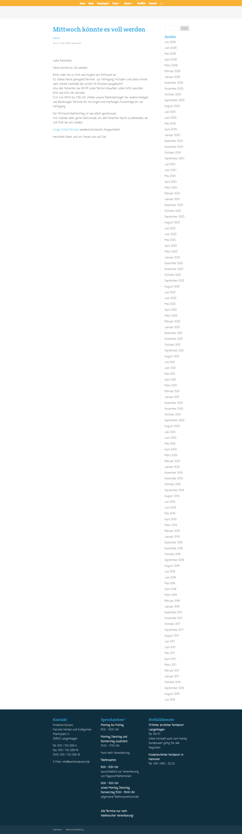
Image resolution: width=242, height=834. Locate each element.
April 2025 (170, 129)
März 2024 (170, 188)
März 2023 (170, 252)
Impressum (57, 829)
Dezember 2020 (173, 403)
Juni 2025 (170, 118)
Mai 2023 (170, 240)
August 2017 (171, 636)
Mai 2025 (170, 124)
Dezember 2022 (173, 263)
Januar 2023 (172, 258)
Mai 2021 (169, 374)
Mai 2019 (169, 513)
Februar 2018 (172, 601)
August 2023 (172, 223)
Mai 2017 (169, 653)
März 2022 (170, 316)
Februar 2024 (172, 193)
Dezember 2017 (173, 612)
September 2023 (174, 217)
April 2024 (170, 182)
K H (57, 43)
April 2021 (170, 380)
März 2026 (171, 65)
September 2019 (174, 490)
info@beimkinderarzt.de (76, 762)
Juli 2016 (169, 700)
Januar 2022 (172, 327)
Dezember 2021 (173, 333)
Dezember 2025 (173, 83)
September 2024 (174, 159)
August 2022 (172, 287)
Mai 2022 (170, 304)
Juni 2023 (170, 234)
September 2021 (174, 351)
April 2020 (170, 449)
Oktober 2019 (172, 484)
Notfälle (141, 3)
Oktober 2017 (172, 624)
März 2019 (170, 525)
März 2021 (170, 385)
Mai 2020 (170, 444)
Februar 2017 (171, 671)
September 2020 (174, 420)
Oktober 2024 (172, 153)
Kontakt (153, 3)
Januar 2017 (171, 676)
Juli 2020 (170, 432)
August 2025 (172, 106)
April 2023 (170, 246)
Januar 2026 (172, 77)
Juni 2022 (170, 298)
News (91, 3)
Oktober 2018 (172, 554)
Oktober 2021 (172, 345)
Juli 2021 (169, 362)
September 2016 (174, 688)
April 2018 (170, 589)
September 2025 (174, 100)
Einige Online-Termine (66, 130)
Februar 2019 (172, 531)
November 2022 (173, 269)
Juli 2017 (169, 642)
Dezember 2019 (173, 473)
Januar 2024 (172, 199)
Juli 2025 (170, 112)
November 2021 (173, 339)
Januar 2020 (172, 467)
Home (82, 3)
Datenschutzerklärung (74, 829)
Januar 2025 (172, 135)
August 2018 (171, 566)
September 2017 (174, 630)
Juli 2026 (170, 42)
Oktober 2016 (172, 682)
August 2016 (171, 694)
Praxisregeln (103, 3)
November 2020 (173, 409)
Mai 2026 (170, 54)
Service (127, 3)
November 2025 (174, 89)
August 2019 (171, 496)
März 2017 (170, 665)
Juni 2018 (170, 578)
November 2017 (173, 618)
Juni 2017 (170, 647)
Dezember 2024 (173, 141)
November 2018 (173, 548)
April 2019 (170, 519)
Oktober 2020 (172, 415)
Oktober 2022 (172, 275)
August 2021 (171, 356)
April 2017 (170, 659)
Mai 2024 (170, 176)
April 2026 (170, 60)
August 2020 (172, 426)
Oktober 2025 (172, 95)
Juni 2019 (170, 508)
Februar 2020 (172, 461)
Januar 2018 (171, 607)
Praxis (115, 3)
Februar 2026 (172, 71)
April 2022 (170, 310)
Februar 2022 (172, 322)
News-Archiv (76, 43)
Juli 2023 (169, 228)
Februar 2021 (171, 391)
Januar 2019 (172, 537)
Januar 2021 (171, 397)
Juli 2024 (169, 164)
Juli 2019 (169, 502)
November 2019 (173, 479)
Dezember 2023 (173, 205)
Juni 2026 (170, 48)
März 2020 (170, 455)
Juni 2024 (170, 170)
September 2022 (174, 281)
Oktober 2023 (172, 211)
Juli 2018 (169, 572)
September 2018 (174, 560)
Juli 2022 (169, 292)
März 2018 (170, 595)
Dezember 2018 (173, 543)
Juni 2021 (170, 368)
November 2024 (173, 147)
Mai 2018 (169, 583)
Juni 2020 (170, 438)
